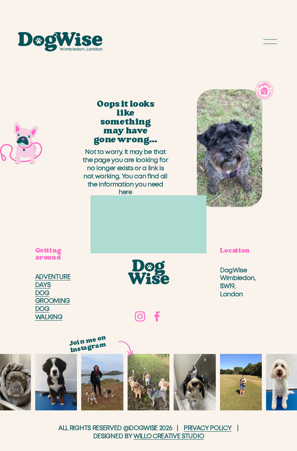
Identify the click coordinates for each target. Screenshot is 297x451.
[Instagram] (140, 316)
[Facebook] (157, 316)
